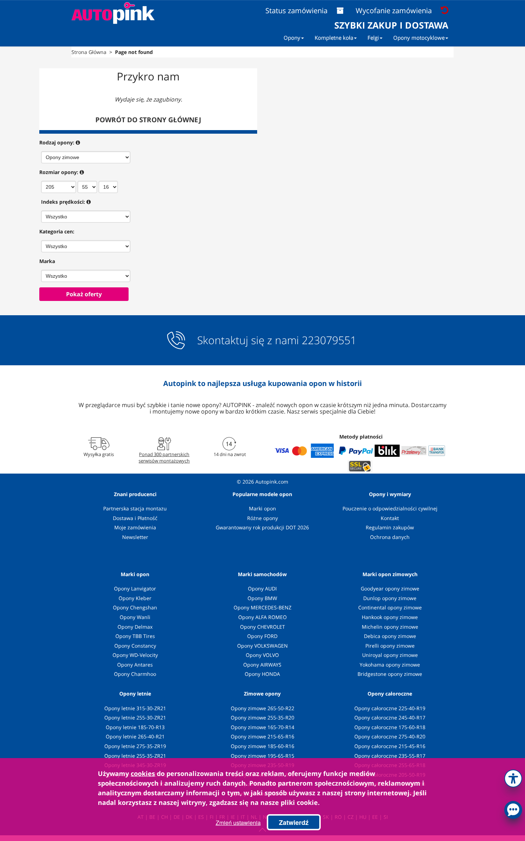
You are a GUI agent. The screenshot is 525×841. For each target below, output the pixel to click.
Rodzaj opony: (56, 142)
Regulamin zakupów (390, 527)
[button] (513, 777)
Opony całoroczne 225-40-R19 (389, 708)
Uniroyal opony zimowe (390, 655)
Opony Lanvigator (135, 588)
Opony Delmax (135, 626)
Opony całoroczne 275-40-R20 (389, 736)
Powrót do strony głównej (148, 119)
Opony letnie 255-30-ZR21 (135, 717)
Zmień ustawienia (238, 822)
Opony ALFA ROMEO (262, 617)
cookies (143, 773)
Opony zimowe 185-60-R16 (262, 746)
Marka (47, 261)
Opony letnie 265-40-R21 (135, 736)
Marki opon (262, 508)
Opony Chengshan (135, 607)
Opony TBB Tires (135, 636)
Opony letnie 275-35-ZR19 (135, 746)
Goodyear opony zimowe (390, 588)
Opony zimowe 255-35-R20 (262, 717)
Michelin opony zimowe (390, 626)
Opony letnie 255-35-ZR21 (135, 755)
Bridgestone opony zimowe (390, 674)
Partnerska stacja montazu (135, 508)
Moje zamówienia (135, 527)
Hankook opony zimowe (390, 617)
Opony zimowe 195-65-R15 (262, 755)
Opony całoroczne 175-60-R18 (389, 727)
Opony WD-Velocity (135, 655)
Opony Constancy (135, 645)
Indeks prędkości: (63, 201)
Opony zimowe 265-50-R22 (262, 708)
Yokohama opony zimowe (390, 664)
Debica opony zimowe (390, 636)
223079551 (329, 340)
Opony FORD (262, 636)
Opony (292, 37)
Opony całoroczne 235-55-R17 (389, 755)
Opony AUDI (262, 588)
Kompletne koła (334, 37)
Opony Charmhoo (135, 674)
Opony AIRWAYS (262, 664)
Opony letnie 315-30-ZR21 (135, 708)
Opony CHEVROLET (262, 626)
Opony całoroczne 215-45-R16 (389, 746)
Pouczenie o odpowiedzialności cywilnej (390, 508)
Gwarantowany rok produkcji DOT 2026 (262, 527)
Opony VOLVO (262, 655)
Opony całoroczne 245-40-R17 (389, 717)
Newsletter (135, 537)
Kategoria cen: (56, 231)
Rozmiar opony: (58, 172)
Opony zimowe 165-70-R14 (262, 727)
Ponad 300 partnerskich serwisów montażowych (164, 457)
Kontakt (390, 518)
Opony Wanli (135, 617)
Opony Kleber (135, 598)
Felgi (373, 37)
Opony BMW (262, 598)
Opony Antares (135, 664)
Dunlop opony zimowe (389, 598)
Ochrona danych (390, 537)
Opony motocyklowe (419, 37)
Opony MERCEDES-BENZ (262, 607)
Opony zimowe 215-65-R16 (262, 736)
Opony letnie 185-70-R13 (135, 727)
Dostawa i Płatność (135, 518)
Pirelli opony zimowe (390, 645)
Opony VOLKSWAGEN (262, 645)
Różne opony (262, 518)
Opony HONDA (262, 674)
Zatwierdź (294, 822)
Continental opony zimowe (390, 607)
